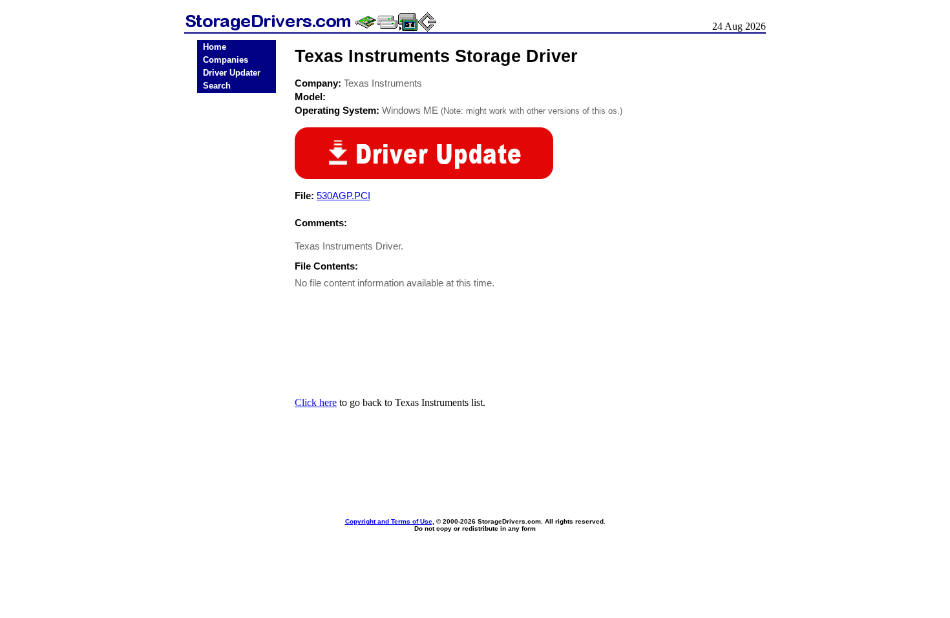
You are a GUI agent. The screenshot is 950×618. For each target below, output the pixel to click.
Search (217, 86)
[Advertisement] (236, 299)
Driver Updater (231, 73)
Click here (316, 402)
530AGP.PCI (343, 195)
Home (214, 47)
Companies (225, 60)
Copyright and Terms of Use (388, 521)
